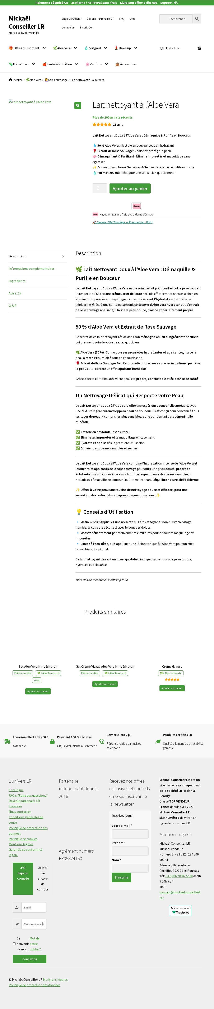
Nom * (116, 860)
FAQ (121, 19)
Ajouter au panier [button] (38, 691)
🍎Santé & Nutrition (57, 64)
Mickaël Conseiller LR (26, 22)
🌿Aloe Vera (62, 48)
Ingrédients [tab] (17, 281)
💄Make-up (122, 48)
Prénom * (119, 843)
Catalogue (16, 790)
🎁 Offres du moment (24, 48)
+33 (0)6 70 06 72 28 (179, 876)
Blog (133, 19)
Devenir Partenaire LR (100, 19)
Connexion (29, 959)
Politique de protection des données (34, 985)
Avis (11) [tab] (15, 293)
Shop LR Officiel (71, 19)
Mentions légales (21, 844)
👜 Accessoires (126, 64)
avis (118, 124)
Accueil (18, 80)
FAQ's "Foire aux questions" (28, 795)
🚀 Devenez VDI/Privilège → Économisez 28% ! (123, 222)
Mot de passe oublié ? (35, 943)
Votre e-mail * (122, 825)
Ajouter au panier (130, 188)
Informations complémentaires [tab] (32, 268)
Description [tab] (17, 256)
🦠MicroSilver (19, 64)
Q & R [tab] (13, 305)
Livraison (15, 806)
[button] (77, 105)
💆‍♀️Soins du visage (56, 80)
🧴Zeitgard (92, 48)
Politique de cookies (23, 839)
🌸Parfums (93, 64)
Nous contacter (20, 811)
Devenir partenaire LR (24, 801)
